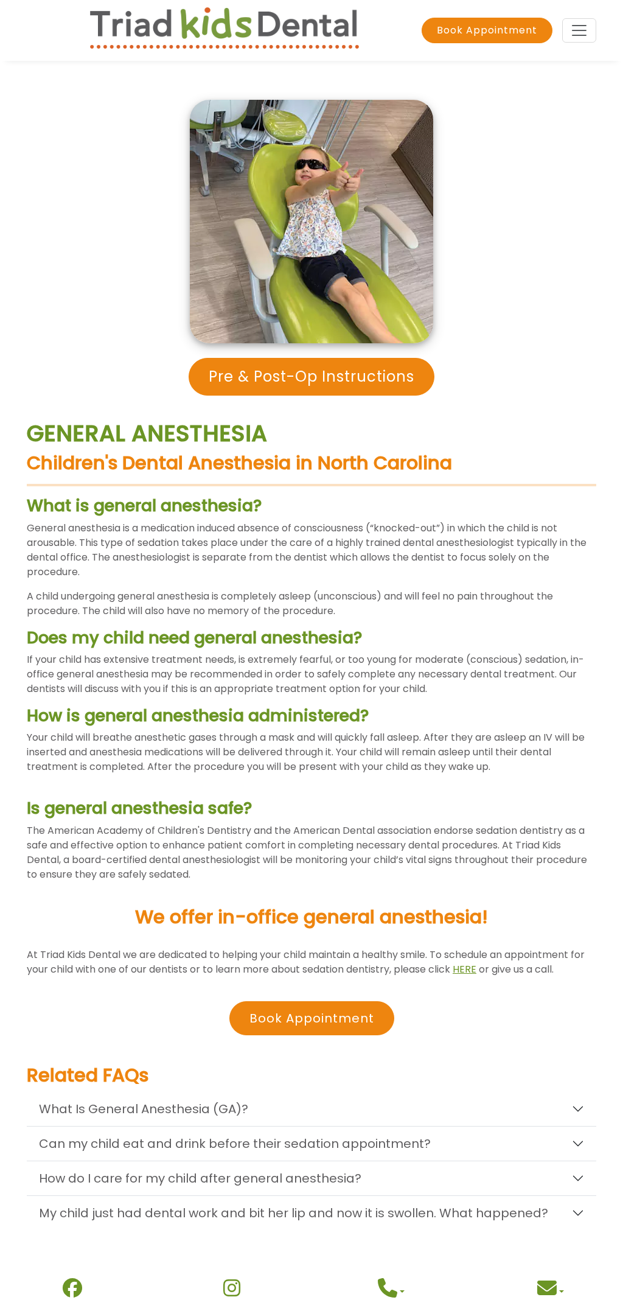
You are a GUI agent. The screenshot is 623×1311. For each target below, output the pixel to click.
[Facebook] (72, 1291)
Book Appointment (487, 30)
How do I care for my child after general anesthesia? (200, 1178)
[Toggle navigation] (579, 30)
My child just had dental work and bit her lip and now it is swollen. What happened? (293, 1213)
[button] (391, 1292)
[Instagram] (231, 1291)
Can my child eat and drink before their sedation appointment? (235, 1143)
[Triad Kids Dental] (224, 30)
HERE (464, 969)
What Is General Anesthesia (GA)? (143, 1108)
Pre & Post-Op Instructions (311, 376)
